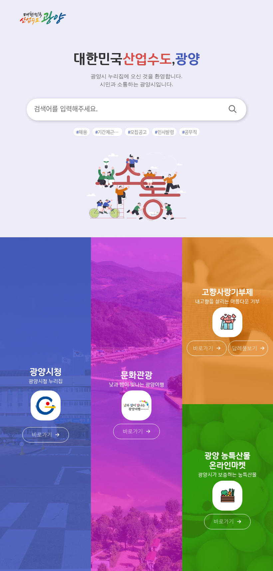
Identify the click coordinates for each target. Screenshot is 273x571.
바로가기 (42, 435)
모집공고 (138, 131)
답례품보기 (244, 348)
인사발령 (165, 131)
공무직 (190, 131)
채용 (83, 131)
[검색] (232, 109)
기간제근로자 (110, 131)
